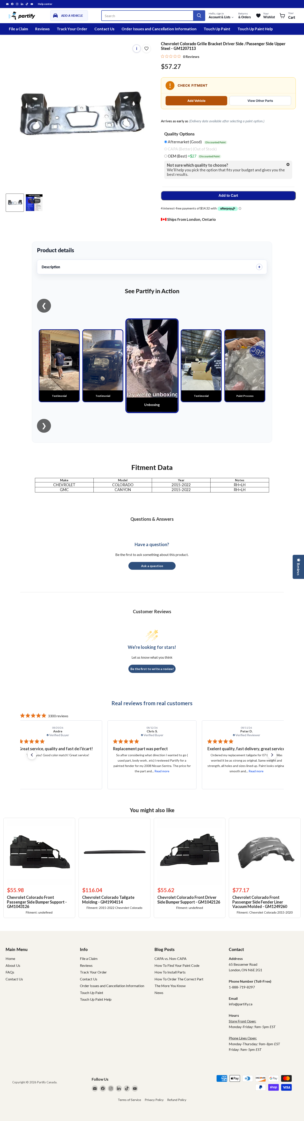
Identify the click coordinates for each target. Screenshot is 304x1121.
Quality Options (179, 133)
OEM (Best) (193, 156)
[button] (31, 754)
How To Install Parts (170, 972)
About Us (13, 965)
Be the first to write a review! (152, 669)
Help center (45, 4)
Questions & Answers (152, 519)
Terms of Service (129, 1100)
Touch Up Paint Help (255, 29)
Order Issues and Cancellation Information (159, 29)
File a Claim (18, 29)
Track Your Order (72, 29)
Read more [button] (67, 771)
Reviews (42, 29)
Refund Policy (176, 1100)
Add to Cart (228, 195)
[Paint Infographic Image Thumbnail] (34, 202)
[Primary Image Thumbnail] (15, 202)
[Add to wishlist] (146, 49)
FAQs (10, 972)
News (158, 992)
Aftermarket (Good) (196, 142)
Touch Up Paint (217, 29)
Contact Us (104, 29)
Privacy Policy (154, 1100)
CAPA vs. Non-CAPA (170, 958)
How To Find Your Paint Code (176, 965)
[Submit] (199, 15)
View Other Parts (260, 100)
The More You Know (170, 986)
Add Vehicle (196, 100)
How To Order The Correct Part (178, 979)
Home (10, 958)
